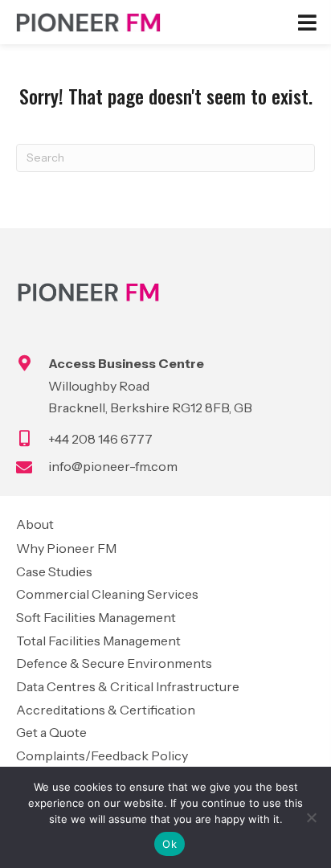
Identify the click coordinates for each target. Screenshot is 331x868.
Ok (169, 843)
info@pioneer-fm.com (113, 466)
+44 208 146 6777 (100, 439)
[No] (311, 817)
